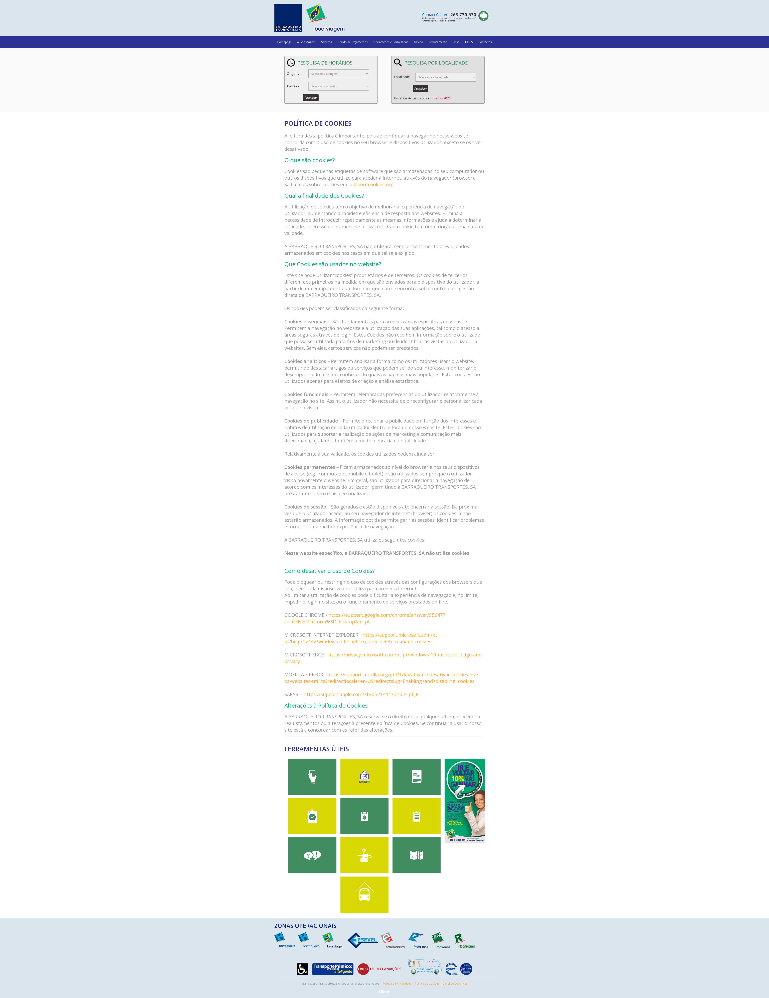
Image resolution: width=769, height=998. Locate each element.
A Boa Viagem (306, 42)
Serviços (326, 42)
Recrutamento (438, 42)
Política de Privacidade (397, 983)
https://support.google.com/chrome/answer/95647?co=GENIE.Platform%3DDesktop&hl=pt (364, 618)
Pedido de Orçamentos (353, 42)
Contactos (485, 42)
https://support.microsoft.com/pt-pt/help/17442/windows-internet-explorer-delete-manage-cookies (361, 638)
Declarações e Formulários (390, 42)
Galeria (418, 42)
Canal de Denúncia (455, 983)
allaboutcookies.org (372, 184)
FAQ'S (469, 42)
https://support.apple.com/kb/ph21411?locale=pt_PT (363, 694)
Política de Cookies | (429, 983)
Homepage (284, 42)
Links (456, 42)
